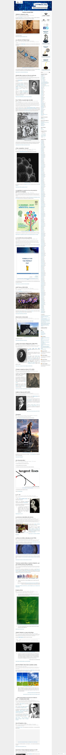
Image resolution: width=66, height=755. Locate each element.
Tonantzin (18, 668)
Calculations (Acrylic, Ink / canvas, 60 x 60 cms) (27, 67)
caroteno (22, 751)
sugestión (35, 105)
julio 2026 (42, 140)
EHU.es (42, 128)
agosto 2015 (42, 246)
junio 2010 (42, 297)
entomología (30, 634)
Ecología (30, 665)
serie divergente (25, 416)
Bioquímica (42, 88)
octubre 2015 (42, 244)
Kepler (23, 520)
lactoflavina (29, 751)
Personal (42, 110)
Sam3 (16, 319)
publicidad (26, 592)
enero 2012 (42, 281)
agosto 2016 (42, 236)
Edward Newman (27, 634)
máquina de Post (30, 701)
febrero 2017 (42, 231)
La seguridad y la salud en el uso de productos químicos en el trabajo (28, 194)
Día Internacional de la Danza (31, 107)
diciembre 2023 (42, 164)
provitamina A (19, 752)
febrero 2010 (42, 300)
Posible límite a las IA (43, 343)
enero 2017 (42, 232)
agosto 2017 (42, 226)
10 (43, 134)
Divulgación (30, 633)
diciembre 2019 (42, 203)
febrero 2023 (42, 172)
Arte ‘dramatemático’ (20, 460)
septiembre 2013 (43, 265)
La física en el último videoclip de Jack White (26, 538)
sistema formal (23, 702)
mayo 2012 (42, 278)
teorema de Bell (19, 522)
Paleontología (42, 109)
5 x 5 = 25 (18, 494)
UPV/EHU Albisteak (44, 355)
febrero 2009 (42, 309)
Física (26, 76)
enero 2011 (42, 291)
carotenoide (24, 751)
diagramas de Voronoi (27, 184)
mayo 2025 (42, 150)
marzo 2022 (42, 181)
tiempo (26, 243)
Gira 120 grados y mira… (21, 723)
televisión (17, 243)
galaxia (37, 519)
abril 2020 (42, 200)
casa (29, 240)
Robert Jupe (20, 725)
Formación (42, 97)
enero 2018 (42, 222)
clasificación (23, 634)
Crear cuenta (42, 331)
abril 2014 (42, 259)
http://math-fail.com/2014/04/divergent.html (28, 452)
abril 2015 (42, 249)
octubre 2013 (42, 264)
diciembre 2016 (42, 233)
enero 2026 (42, 145)
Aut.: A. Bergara (42, 77)
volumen (30, 243)
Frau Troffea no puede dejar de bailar (24, 100)
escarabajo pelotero (36, 667)
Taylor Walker (37, 242)
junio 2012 (42, 277)
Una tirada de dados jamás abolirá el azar (45, 315)
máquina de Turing (34, 701)
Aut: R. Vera (42, 86)
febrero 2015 (42, 251)
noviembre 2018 (43, 214)
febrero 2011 (42, 290)
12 (44, 134)
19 (44, 135)
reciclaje (28, 592)
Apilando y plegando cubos (22, 14)
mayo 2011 (42, 288)
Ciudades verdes (24, 667)
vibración (38, 540)
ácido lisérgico (37, 102)
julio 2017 (42, 227)
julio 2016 (42, 237)
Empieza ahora (19, 590)
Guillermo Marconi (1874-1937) (23, 392)
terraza (24, 243)
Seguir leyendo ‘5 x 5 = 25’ (19, 513)
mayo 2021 (42, 189)
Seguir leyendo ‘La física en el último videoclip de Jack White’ (24, 559)
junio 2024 (42, 159)
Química (42, 113)
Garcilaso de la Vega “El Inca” (36, 566)
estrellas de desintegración (30, 77)
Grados (42, 100)
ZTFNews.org (42, 125)
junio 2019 (42, 208)
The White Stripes (34, 540)
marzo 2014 (42, 260)
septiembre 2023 (43, 166)
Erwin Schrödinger (24, 77)
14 (41, 135)
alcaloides (26, 102)
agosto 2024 (42, 157)
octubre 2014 (42, 254)
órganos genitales (20, 634)
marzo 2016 (42, 240)
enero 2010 (42, 301)
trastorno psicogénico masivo (27, 106)
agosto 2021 (42, 187)
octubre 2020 (42, 195)
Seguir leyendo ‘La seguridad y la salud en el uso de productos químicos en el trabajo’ (27, 234)
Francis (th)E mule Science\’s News (45, 122)
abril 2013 (42, 269)
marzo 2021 (42, 191)
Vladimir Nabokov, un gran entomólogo (25, 632)
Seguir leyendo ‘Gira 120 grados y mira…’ (21, 746)
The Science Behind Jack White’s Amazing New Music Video (25, 540)
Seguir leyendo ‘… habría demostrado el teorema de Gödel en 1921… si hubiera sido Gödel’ (22, 718)
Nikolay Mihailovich (24, 635)
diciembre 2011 (42, 282)
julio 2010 (42, 296)
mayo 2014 (42, 258)
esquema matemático (25, 519)
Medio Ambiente (35, 665)
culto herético (32, 103)
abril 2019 (42, 210)
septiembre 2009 (43, 304)
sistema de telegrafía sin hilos (22, 394)
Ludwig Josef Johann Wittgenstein (30, 346)
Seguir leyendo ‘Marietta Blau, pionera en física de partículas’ (24, 96)
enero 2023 (42, 173)
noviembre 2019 (43, 204)
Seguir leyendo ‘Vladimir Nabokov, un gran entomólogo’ (23, 661)
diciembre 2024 (42, 154)
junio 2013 (42, 267)
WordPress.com (42, 334)
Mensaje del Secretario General (32, 692)
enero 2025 (42, 153)
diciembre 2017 (42, 223)
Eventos (28, 565)
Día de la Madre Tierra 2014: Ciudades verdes (26, 664)
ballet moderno (17, 103)
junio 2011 (42, 287)
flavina (27, 751)
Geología (26, 370)
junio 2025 (42, 149)
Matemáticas (28, 15)
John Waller (21, 105)
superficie (23, 725)
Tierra (22, 522)
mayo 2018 (42, 219)
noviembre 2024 (43, 155)
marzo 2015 (42, 250)
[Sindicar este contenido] (41, 336)
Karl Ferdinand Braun (33, 405)
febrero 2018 (42, 221)
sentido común (31, 592)
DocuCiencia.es (42, 121)
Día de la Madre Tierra (31, 667)
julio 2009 (42, 305)
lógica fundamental (26, 701)
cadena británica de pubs (26, 240)
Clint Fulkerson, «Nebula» (28, 182)
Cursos (41, 90)
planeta (16, 592)
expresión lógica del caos (33, 519)
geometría (31, 496)
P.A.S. (41, 108)
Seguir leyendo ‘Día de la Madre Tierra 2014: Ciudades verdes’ (31, 694)
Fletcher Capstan (20, 727)
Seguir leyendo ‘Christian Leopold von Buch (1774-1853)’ (23, 388)
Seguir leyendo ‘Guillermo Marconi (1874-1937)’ (33, 411)
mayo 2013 (42, 268)
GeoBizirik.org (42, 123)
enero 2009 (42, 310)
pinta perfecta (25, 242)
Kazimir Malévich (34, 496)
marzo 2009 (42, 308)
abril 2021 (42, 190)
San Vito (33, 105)
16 (42, 135)
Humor (29, 415)
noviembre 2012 (43, 273)
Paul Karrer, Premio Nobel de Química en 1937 (26, 750)
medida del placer (18, 242)
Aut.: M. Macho (24, 15)
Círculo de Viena (24, 345)
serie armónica (22, 416)
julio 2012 (42, 276)
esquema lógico (20, 519)
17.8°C (19, 240)
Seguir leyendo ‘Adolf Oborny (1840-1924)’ (21, 313)
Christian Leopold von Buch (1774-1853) (25, 369)
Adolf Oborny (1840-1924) (22, 287)
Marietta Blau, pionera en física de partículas (26, 75)
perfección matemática (37, 520)
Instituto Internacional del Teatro (29, 108)
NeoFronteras (44, 336)
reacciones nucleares (19, 88)
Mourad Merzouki (24, 105)
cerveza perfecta (32, 240)
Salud (21, 666)
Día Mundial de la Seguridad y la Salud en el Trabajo (24, 193)
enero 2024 (42, 163)
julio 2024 (42, 158)
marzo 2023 (42, 171)
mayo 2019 (42, 209)
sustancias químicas (21, 106)
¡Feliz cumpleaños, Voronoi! (22, 148)
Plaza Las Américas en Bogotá (21, 592)
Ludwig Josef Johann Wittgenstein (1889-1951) (26, 343)
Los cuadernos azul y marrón (23, 346)
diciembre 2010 (42, 292)
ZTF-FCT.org (42, 129)
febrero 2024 (42, 162)
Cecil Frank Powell (20, 77)
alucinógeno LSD (30, 102)
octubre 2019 (42, 205)
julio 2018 (42, 217)
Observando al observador (22, 317)
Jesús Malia (21, 520)
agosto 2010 (42, 295)
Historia (28, 76)
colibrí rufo (27, 667)
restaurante (34, 242)
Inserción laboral (43, 104)
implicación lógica (17, 520)
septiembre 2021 (43, 186)
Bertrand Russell (20, 345)
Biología (26, 288)
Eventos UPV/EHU (44, 359)
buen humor (21, 240)
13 (45, 134)
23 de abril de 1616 (20, 566)
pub (32, 242)
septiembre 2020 (43, 196)
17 (43, 135)
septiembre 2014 (43, 255)
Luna (33, 520)
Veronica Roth (29, 416)
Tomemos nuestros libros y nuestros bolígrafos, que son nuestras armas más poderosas (28, 563)
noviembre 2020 (43, 194)
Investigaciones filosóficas (36, 345)
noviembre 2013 (43, 263)
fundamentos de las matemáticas (29, 345)
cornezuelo (29, 103)
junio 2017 (42, 228)
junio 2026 (42, 141)
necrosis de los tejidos (29, 105)
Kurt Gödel (22, 701)
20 (45, 135)
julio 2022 (42, 178)
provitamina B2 (22, 752)
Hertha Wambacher (35, 77)
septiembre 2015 (43, 245)
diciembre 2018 (42, 213)
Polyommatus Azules (29, 635)
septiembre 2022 (43, 176)
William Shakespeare (18, 567)
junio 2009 (42, 306)
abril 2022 (42, 180)
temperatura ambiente (20, 243)
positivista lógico (36, 346)
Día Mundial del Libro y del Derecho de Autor (28, 566)
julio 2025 (42, 148)
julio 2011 (42, 286)
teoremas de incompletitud (29, 702)
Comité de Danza (26, 103)
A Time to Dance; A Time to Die (21, 102)
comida (35, 240)
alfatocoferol (19, 751)
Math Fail (19, 416)
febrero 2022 (42, 182)
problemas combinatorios (19, 712)
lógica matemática (18, 346)
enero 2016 (42, 242)
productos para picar (29, 242)
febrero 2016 (42, 241)
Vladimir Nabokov (33, 635)
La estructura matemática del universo (24, 517)
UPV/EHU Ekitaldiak (44, 363)
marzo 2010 (42, 299)
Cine (27, 415)
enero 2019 (42, 212)
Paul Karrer (32, 751)
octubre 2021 (42, 185)
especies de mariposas (35, 634)
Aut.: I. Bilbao (42, 78)
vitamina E (26, 752)
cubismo (29, 496)
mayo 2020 (42, 199)
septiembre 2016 (43, 235)
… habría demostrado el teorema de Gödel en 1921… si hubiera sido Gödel (26, 698)
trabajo (27, 243)
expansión (29, 519)
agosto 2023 (42, 167)
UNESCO (36, 108)
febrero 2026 (42, 144)
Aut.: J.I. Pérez (42, 79)
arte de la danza (33, 102)
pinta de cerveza (22, 242)
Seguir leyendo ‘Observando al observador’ (21, 340)
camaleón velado (20, 667)
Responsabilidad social (18, 666)
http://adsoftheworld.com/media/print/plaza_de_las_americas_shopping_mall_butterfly (28, 624)
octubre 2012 (42, 274)
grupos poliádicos (19, 701)
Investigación (42, 105)
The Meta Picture (20, 491)
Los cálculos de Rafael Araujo (22, 40)
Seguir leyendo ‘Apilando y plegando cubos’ (21, 36)
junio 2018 (42, 218)
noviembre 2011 (42, 283)
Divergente (18, 414)
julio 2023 (42, 168)
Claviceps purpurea (21, 103)
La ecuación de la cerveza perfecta (24, 238)
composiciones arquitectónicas (24, 496)
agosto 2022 (42, 177)
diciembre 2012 (42, 272)
